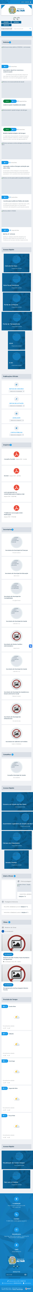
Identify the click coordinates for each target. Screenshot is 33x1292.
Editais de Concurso (16, 389)
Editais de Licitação (17, 403)
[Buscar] (30, 28)
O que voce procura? (6, 28)
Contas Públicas (16, 432)
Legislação (16, 418)
